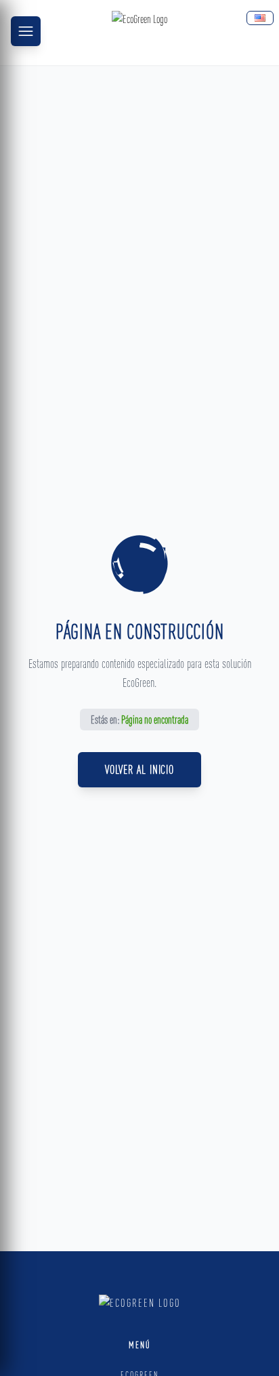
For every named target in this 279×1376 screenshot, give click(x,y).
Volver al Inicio (139, 769)
